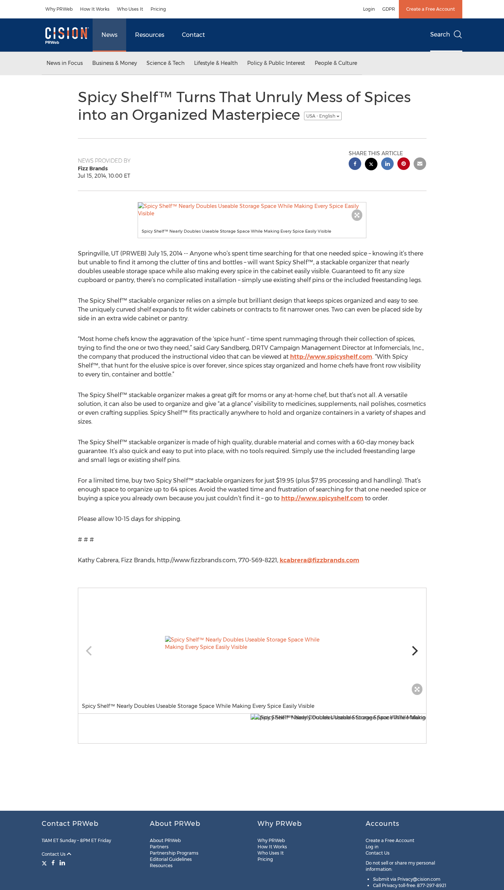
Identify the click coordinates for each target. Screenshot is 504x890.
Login (369, 9)
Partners (159, 846)
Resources (149, 34)
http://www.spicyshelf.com (331, 356)
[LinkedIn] (62, 862)
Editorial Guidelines (171, 859)
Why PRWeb (59, 9)
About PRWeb (165, 840)
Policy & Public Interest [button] (276, 63)
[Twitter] (45, 862)
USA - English (321, 116)
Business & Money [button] (114, 63)
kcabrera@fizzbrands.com (319, 560)
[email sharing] (420, 164)
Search (440, 34)
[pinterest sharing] (403, 164)
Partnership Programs (174, 853)
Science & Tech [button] (165, 63)
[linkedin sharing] (387, 164)
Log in (372, 846)
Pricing (158, 9)
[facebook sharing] (355, 164)
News (109, 34)
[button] (252, 209)
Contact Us (54, 854)
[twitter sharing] (371, 165)
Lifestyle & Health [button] (216, 63)
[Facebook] (53, 862)
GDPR (388, 9)
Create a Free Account (430, 9)
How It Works (95, 9)
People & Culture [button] (336, 63)
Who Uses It (130, 9)
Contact (193, 34)
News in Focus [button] (64, 63)
